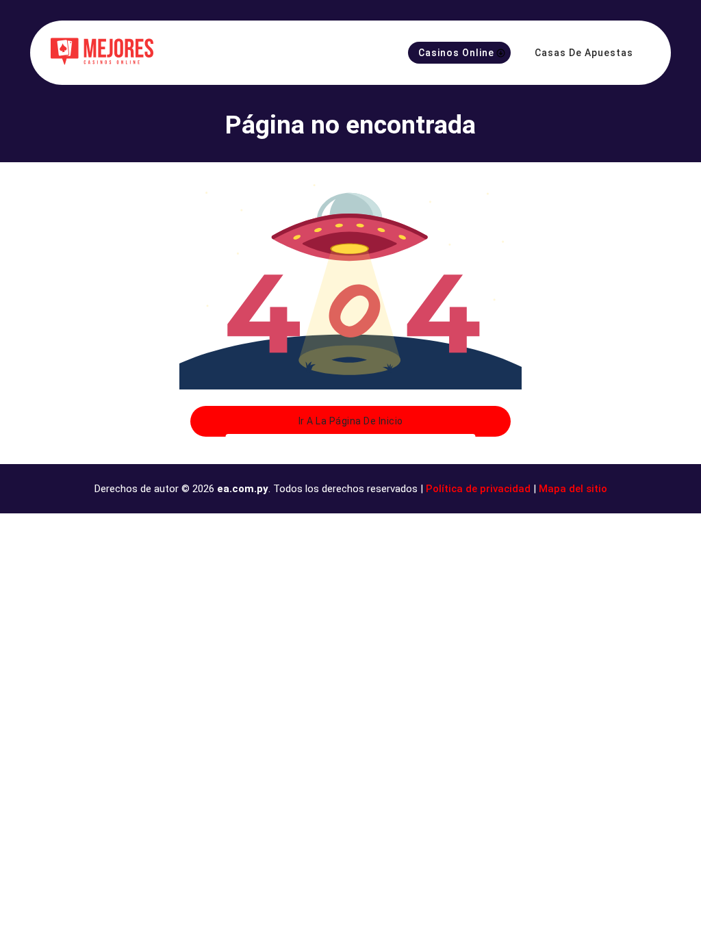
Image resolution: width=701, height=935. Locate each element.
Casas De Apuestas (584, 52)
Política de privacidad (478, 489)
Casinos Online (456, 52)
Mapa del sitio (573, 489)
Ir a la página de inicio (350, 420)
